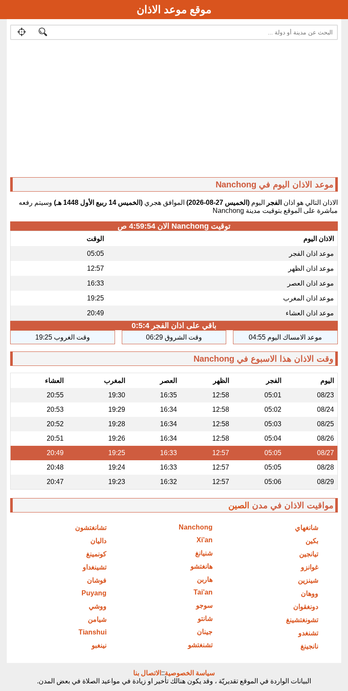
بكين (312, 540)
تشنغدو (308, 633)
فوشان (97, 580)
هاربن (205, 579)
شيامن (97, 619)
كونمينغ (96, 554)
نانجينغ (309, 646)
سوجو (204, 605)
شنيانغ (204, 553)
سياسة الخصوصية (190, 673)
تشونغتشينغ (302, 619)
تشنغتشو (200, 645)
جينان (205, 631)
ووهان (309, 593)
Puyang (94, 593)
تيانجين (308, 554)
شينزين (308, 580)
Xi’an (204, 540)
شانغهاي (306, 527)
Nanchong (196, 527)
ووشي (98, 606)
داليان (98, 540)
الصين (239, 505)
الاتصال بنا (147, 673)
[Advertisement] (174, 110)
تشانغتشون (91, 527)
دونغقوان (305, 606)
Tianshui (93, 632)
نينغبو (99, 645)
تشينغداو (95, 567)
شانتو (205, 618)
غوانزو (309, 567)
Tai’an (203, 592)
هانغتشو (202, 566)
